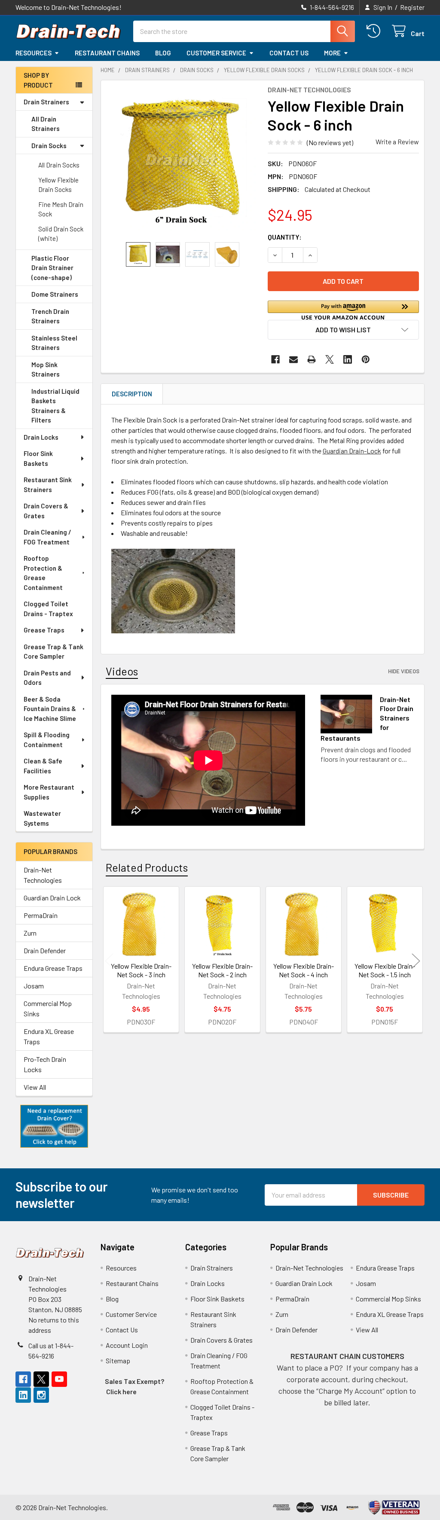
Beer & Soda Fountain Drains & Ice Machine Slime (50, 708)
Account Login (127, 1345)
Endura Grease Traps (53, 968)
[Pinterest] (365, 359)
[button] (54, 1126)
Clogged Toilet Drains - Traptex (48, 608)
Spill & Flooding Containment (47, 739)
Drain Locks (41, 437)
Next (416, 961)
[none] (182, 161)
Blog (163, 53)
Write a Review (397, 141)
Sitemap (118, 1360)
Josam (34, 986)
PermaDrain (41, 915)
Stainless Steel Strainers (54, 343)
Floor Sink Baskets (38, 458)
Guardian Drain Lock (52, 898)
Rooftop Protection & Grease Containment (43, 572)
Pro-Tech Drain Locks (45, 1064)
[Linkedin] (347, 359)
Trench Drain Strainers (50, 316)
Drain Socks (49, 145)
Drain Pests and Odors (47, 678)
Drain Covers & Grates (46, 511)
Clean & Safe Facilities (43, 766)
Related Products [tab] (147, 867)
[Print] (311, 359)
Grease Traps (44, 630)
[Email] (293, 359)
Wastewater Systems (42, 818)
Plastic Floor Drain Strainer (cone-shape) (52, 267)
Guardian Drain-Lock (352, 451)
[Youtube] (59, 1379)
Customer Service (216, 53)
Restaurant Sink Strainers (48, 484)
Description (132, 394)
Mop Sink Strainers (45, 369)
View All (35, 1087)
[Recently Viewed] (375, 31)
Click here (121, 1391)
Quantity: (285, 237)
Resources (33, 53)
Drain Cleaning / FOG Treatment (47, 537)
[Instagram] (41, 1395)
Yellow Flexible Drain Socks (58, 185)
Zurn (30, 933)
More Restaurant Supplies (49, 792)
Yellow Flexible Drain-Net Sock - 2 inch (222, 970)
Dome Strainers (54, 294)
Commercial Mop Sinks (48, 1008)
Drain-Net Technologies (43, 875)
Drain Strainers (46, 102)
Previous (109, 961)
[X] (329, 359)
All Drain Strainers (45, 124)
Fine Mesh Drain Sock (60, 209)
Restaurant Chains (107, 53)
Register (412, 7)
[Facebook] (275, 359)
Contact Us (289, 53)
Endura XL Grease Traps (49, 1036)
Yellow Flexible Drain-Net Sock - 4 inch (303, 970)
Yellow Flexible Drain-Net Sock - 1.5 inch (384, 970)
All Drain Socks (58, 165)
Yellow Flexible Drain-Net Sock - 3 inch (141, 970)
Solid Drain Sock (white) (60, 234)
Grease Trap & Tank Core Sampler (53, 651)
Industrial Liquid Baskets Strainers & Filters (55, 405)
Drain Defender (45, 950)
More (332, 53)
